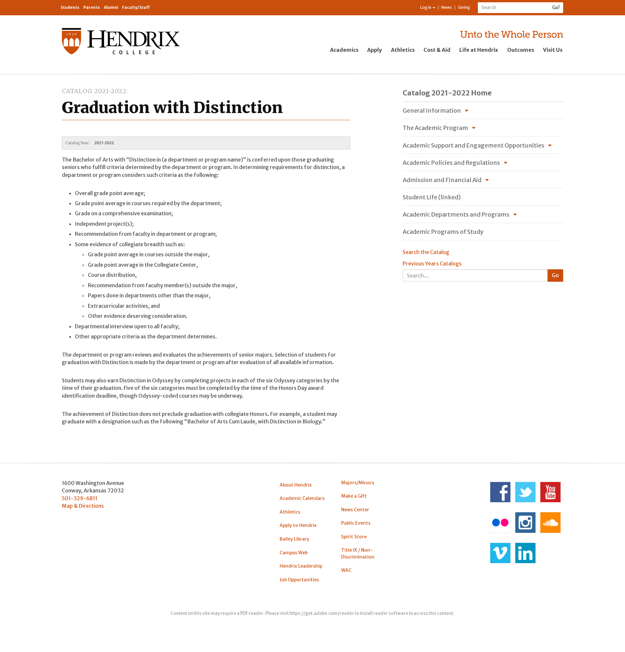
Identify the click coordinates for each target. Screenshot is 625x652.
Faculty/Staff (136, 7)
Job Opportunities (299, 580)
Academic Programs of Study (443, 231)
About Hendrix (296, 485)
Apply (374, 50)
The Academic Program (435, 128)
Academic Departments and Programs (456, 214)
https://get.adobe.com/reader (321, 613)
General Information (432, 110)
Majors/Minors (357, 483)
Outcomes (520, 50)
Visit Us (552, 50)
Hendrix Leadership (301, 566)
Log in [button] (426, 7)
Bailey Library (294, 539)
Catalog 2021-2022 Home (447, 93)
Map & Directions (83, 506)
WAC (346, 570)
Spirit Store (354, 537)
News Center (355, 510)
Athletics (403, 50)
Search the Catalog (426, 252)
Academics (344, 50)
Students (70, 7)
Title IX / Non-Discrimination (357, 553)
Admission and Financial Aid (442, 180)
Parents (91, 7)
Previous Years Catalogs (432, 263)
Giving (464, 7)
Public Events (355, 523)
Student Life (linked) (432, 197)
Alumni (111, 7)
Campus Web (294, 553)
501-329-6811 (79, 498)
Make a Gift (354, 496)
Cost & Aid (437, 50)
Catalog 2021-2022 (94, 91)
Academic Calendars (302, 498)
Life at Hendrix (478, 50)
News (446, 7)
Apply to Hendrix (298, 525)
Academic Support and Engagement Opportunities (473, 145)
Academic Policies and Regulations (451, 162)
